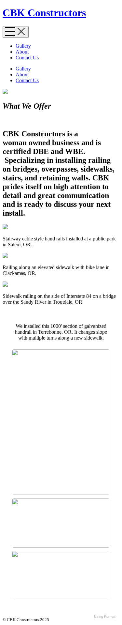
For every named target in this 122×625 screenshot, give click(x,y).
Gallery (23, 46)
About (22, 51)
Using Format (104, 616)
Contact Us (27, 57)
